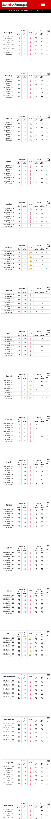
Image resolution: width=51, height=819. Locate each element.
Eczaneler (25, 11)
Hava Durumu (14, 11)
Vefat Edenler (36, 11)
